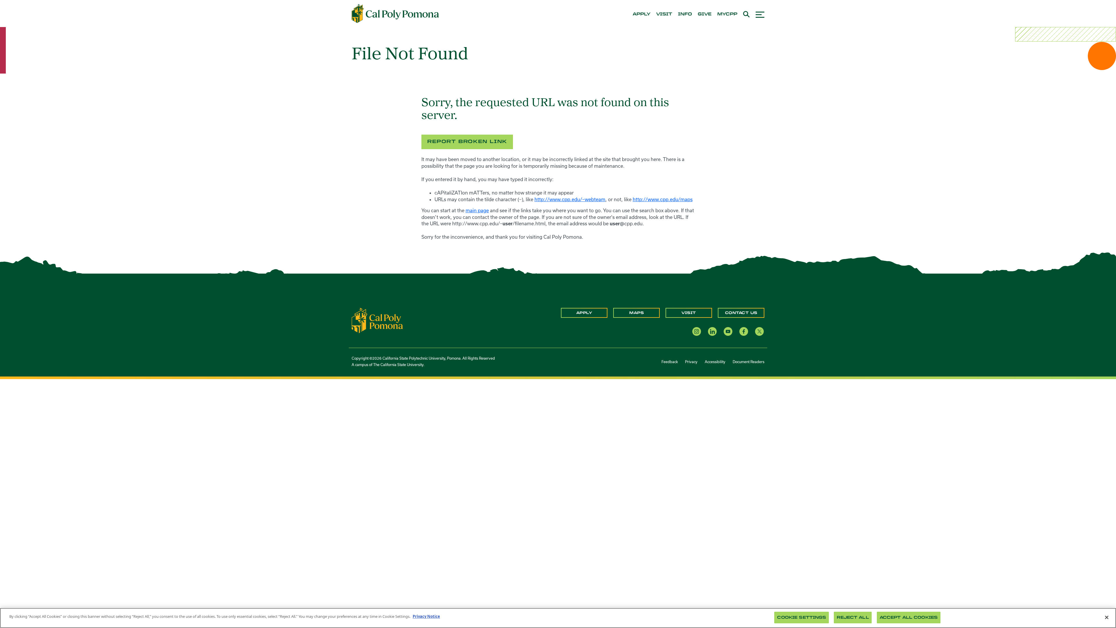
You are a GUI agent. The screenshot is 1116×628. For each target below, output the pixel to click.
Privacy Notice (426, 616)
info (685, 14)
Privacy (691, 362)
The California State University (398, 365)
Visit (689, 313)
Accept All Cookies (909, 617)
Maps (636, 313)
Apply (584, 313)
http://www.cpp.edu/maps (663, 199)
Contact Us (741, 313)
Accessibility (715, 362)
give (704, 14)
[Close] (1106, 617)
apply (641, 14)
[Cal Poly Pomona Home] (395, 13)
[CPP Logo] (377, 320)
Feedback (669, 362)
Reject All (853, 617)
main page (477, 210)
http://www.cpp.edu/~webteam (569, 199)
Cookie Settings (801, 617)
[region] (558, 618)
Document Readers (748, 362)
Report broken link (467, 141)
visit (664, 14)
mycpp (727, 14)
